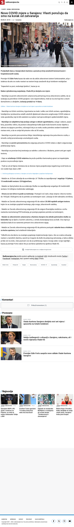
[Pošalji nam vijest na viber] (64, 521)
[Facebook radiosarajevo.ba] (54, 521)
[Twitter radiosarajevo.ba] (59, 521)
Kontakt (21, 519)
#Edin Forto (5, 265)
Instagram (15, 258)
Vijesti (4, 9)
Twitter (64, 256)
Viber (36, 258)
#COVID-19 (44, 265)
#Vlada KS (15, 265)
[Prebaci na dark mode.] (59, 2)
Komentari (7, 299)
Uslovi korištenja (39, 519)
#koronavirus (33, 265)
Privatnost (29, 519)
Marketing (4, 519)
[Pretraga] (62, 2)
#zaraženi (63, 265)
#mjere (24, 265)
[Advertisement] (37, 282)
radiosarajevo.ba (18, 522)
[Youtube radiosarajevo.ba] (70, 521)
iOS (45, 256)
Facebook (6, 258)
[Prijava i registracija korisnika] (64, 2)
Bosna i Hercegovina (13, 9)
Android (40, 256)
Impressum (13, 519)
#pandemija (54, 265)
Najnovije (7, 391)
